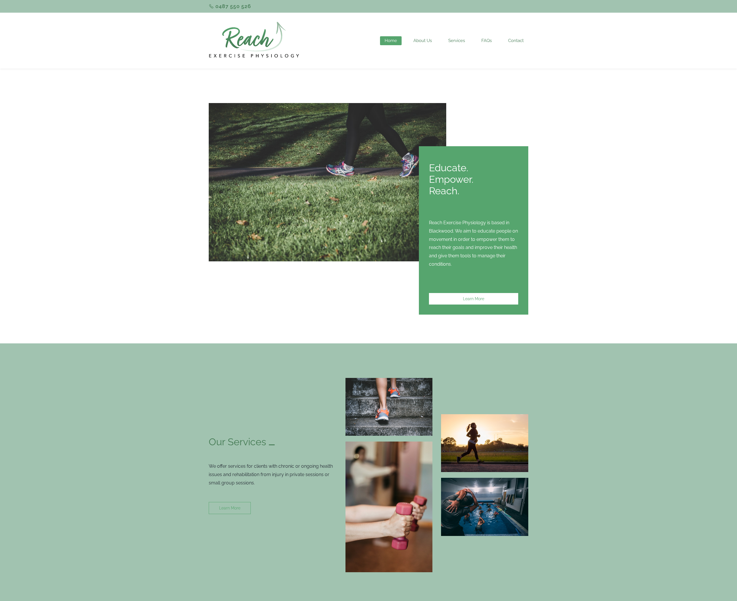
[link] (327, 107)
